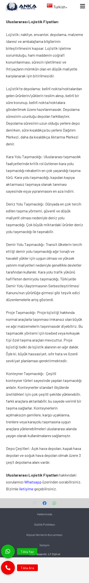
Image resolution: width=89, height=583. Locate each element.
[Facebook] (44, 503)
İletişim (44, 545)
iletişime (26, 488)
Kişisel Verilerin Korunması (44, 534)
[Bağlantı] (20, 6)
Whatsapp (33, 482)
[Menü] (82, 6)
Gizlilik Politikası (44, 524)
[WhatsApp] (54, 503)
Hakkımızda (44, 514)
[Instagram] (35, 503)
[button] (8, 568)
